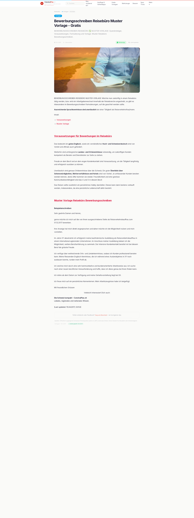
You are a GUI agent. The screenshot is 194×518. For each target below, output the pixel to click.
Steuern (135, 3)
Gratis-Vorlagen (115, 3)
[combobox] (76, 3)
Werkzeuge (126, 3)
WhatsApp (122, 42)
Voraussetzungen (64, 120)
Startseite (57, 11)
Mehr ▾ (150, 3)
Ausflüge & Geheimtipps (101, 3)
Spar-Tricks (143, 3)
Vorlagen (69, 11)
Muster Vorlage (63, 124)
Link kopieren (134, 42)
